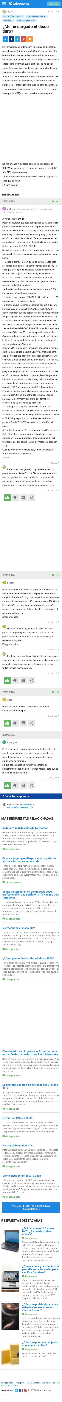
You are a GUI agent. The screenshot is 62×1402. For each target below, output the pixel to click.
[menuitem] (11, 39)
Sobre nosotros (13, 1383)
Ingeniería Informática (35, 16)
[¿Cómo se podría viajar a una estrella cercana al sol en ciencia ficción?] (31, 1320)
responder (26, 804)
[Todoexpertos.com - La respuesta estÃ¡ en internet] (19, 3)
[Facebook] (21, 1390)
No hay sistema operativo (18, 1145)
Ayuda (23, 1383)
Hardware (7, 20)
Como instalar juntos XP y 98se (21, 1175)
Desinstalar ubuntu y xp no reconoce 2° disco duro (30, 1086)
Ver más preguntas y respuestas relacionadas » (31, 1207)
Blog (30, 1383)
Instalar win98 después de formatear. (25, 828)
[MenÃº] (3, 4)
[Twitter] (16, 1390)
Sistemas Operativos (25, 20)
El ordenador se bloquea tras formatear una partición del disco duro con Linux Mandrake (30, 1053)
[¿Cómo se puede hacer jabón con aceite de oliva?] (31, 1354)
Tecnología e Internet (12, 16)
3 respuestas (12, 1166)
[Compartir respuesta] (31, 497)
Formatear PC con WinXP (17, 1118)
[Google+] (25, 1390)
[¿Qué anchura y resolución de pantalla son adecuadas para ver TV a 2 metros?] (31, 1282)
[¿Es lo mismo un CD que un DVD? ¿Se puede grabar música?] (31, 1244)
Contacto (37, 1383)
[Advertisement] (31, 128)
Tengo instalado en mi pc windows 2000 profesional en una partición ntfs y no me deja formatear (30, 894)
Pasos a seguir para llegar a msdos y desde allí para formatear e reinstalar (29, 860)
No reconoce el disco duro (18, 928)
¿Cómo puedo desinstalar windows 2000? (28, 958)
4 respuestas (12, 849)
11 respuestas (13, 882)
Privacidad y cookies (10, 1385)
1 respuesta (12, 979)
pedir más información (20, 807)
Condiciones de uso (50, 1383)
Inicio (3, 1383)
